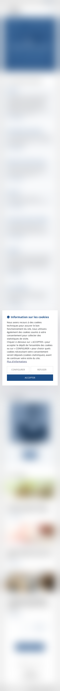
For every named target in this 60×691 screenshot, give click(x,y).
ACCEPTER (30, 377)
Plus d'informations (17, 361)
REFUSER (41, 369)
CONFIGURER (18, 369)
